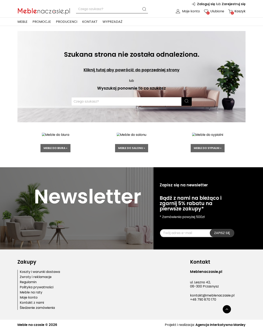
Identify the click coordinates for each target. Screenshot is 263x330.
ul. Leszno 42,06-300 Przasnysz (204, 284)
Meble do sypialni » (207, 148)
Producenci (66, 21)
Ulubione (215, 11)
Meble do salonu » (131, 148)
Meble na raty (31, 292)
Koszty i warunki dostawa (40, 272)
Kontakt (90, 21)
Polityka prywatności (36, 287)
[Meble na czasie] (43, 10)
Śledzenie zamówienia (37, 308)
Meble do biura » (55, 148)
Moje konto (191, 11)
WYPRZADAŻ (112, 21)
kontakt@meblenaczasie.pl (212, 295)
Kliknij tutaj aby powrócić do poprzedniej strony (132, 70)
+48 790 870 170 (203, 299)
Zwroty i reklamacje (36, 277)
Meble (22, 21)
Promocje (41, 21)
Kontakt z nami (32, 303)
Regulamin (28, 282)
